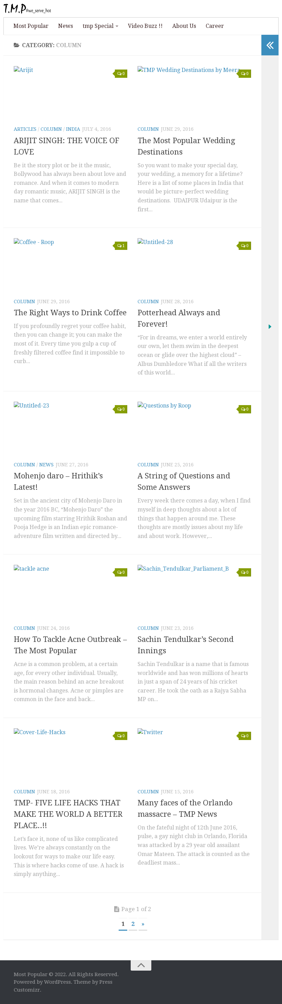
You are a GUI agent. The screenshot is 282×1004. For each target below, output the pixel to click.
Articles (25, 129)
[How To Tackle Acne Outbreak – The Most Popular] (70, 591)
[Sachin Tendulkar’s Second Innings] (194, 591)
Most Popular (30, 26)
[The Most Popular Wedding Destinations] (194, 92)
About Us (184, 26)
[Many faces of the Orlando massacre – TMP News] (194, 755)
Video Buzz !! (145, 26)
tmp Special (98, 26)
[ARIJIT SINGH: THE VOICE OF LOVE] (70, 92)
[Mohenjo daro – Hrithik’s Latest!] (70, 428)
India (73, 129)
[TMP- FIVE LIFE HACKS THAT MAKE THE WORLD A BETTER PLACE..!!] (70, 755)
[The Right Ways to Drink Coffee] (70, 265)
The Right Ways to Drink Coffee (70, 312)
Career (215, 26)
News (65, 26)
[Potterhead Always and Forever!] (194, 265)
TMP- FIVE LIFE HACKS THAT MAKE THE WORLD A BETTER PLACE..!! (68, 814)
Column (51, 129)
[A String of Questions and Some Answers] (194, 428)
